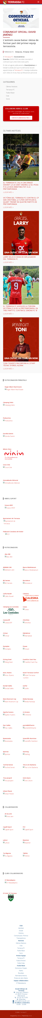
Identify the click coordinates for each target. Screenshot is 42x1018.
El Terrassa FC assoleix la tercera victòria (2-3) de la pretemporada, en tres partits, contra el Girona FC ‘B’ (20, 308)
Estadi (21, 931)
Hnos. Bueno (7, 673)
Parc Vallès (6, 725)
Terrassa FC (9, 52)
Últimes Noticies (21, 943)
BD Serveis (6, 580)
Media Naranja (28, 699)
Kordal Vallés (7, 686)
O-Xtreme (26, 712)
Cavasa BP (6, 620)
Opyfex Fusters (8, 712)
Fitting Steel (7, 659)
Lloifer (25, 686)
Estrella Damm (8, 433)
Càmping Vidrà (8, 402)
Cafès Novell (7, 594)
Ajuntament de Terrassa (11, 518)
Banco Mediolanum (29, 567)
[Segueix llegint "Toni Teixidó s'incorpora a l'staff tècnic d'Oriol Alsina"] (21, 339)
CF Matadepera (10, 880)
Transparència (21, 938)
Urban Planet (7, 791)
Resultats (21, 973)
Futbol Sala (21, 963)
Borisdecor (26, 580)
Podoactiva (7, 418)
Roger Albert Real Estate (13, 387)
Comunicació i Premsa (21, 936)
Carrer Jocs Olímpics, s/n (22, 993)
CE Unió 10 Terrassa (10, 893)
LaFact (5, 840)
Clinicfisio (26, 620)
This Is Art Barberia (29, 765)
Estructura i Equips (21, 968)
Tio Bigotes (7, 853)
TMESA (25, 853)
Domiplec (6, 646)
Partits (21, 970)
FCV (24, 827)
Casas (25, 607)
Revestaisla (7, 738)
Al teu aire (8, 814)
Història (21, 933)
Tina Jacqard (7, 778)
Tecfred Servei (8, 765)
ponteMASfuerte (28, 725)
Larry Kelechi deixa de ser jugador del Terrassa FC (19, 258)
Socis (8, 99)
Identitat (21, 928)
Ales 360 (7, 554)
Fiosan (25, 646)
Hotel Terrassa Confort (31, 673)
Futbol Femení (21, 961)
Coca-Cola (6, 465)
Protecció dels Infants (21, 978)
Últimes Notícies (11, 87)
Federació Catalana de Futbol (13, 531)
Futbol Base (10, 93)
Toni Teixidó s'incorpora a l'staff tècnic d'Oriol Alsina (19, 364)
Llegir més (7, 192)
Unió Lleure (26, 778)
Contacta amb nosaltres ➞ (21, 118)
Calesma (26, 594)
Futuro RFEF (9, 505)
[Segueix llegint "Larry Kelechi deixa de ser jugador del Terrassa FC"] (21, 233)
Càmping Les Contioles (11, 607)
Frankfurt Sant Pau (29, 659)
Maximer (26, 840)
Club (7, 96)
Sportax (5, 752)
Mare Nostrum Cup (9, 699)
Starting (26, 752)
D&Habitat (26, 633)
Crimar (5, 633)
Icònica (19, 1016)
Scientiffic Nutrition (29, 738)
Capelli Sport (7, 827)
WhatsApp (22, 999)
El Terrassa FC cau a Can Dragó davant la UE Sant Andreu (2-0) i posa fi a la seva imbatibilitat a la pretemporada (20, 186)
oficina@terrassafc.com (22, 1001)
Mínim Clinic (7, 449)
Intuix (30, 1016)
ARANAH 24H (7, 567)
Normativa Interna (21, 975)
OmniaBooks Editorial (10, 480)
